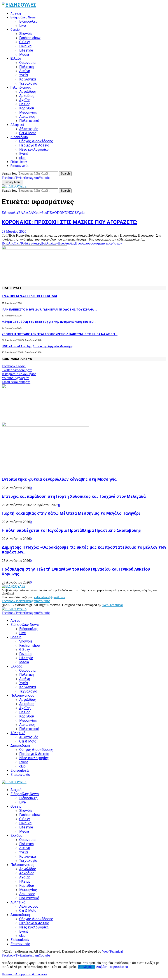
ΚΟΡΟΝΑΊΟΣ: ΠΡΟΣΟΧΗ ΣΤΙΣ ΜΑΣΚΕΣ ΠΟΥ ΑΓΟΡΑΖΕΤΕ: (69, 222)
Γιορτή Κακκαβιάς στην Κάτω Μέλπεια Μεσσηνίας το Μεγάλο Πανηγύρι (71, 513)
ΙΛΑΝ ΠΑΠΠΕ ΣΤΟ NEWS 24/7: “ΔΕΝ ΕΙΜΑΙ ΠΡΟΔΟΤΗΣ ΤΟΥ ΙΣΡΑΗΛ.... (49, 309)
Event (23, 154)
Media (24, 54)
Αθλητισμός (28, 129)
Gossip (15, 29)
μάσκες (35, 243)
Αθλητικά (17, 125)
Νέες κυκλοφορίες (34, 149)
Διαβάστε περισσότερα (112, 967)
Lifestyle (26, 50)
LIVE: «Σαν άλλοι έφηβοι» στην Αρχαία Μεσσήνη (37, 346)
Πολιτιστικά (29, 121)
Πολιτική (26, 67)
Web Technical (112, 605)
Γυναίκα (25, 46)
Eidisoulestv (18, 162)
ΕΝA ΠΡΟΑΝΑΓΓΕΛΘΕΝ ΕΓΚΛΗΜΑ (29, 296)
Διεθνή (24, 71)
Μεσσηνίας (28, 112)
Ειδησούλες (28, 21)
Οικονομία (27, 63)
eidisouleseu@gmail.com (49, 597)
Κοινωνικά (27, 79)
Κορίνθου (26, 108)
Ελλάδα (15, 58)
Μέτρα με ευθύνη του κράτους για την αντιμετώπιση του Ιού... (49, 322)
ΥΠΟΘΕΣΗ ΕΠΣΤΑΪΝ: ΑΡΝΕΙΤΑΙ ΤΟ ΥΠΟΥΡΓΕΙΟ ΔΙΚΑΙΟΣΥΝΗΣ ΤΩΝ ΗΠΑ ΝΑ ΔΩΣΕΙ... (59, 334)
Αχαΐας (25, 100)
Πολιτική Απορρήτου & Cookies (24, 974)
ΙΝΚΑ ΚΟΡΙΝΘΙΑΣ (16, 243)
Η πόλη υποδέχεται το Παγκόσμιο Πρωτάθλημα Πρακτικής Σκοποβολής (71, 530)
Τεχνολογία (28, 83)
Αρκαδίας (26, 96)
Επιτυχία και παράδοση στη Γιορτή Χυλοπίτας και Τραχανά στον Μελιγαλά (74, 496)
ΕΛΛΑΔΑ (25, 212)
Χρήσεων (115, 243)
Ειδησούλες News (23, 17)
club (22, 158)
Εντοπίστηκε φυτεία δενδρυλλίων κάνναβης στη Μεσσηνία (59, 479)
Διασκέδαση (19, 137)
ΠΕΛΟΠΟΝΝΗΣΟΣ (62, 212)
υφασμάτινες (99, 243)
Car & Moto (27, 133)
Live (22, 25)
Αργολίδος (27, 91)
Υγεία (23, 75)
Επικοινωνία (19, 166)
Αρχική (15, 13)
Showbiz (26, 34)
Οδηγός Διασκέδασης (36, 141)
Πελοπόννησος (21, 87)
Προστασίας (66, 243)
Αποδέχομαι (86, 967)
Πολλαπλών (49, 243)
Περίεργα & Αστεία (34, 145)
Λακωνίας (27, 116)
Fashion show (29, 38)
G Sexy (24, 42)
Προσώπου (83, 243)
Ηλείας (24, 104)
